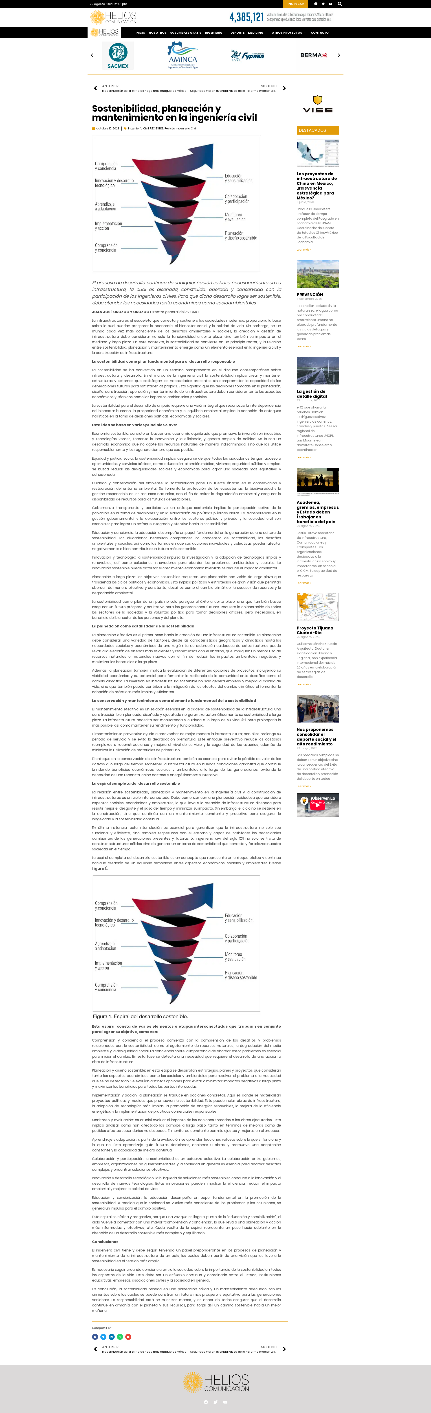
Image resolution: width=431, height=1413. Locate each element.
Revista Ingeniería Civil (180, 128)
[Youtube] (331, 4)
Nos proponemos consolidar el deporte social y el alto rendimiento (316, 737)
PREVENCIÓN (310, 294)
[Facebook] (316, 4)
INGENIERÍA (213, 33)
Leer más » (304, 249)
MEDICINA (255, 33)
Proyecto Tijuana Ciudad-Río (315, 630)
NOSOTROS (158, 33)
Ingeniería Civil (138, 128)
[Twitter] (323, 4)
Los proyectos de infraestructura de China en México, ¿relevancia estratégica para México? (317, 186)
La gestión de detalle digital (312, 394)
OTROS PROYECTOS (287, 33)
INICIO (140, 33)
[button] (339, 4)
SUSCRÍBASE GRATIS (185, 33)
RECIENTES (156, 128)
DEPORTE (237, 33)
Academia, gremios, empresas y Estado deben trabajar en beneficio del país (318, 512)
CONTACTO (320, 33)
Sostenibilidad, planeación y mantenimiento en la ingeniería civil (174, 113)
